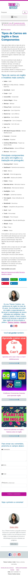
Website (23, 322)
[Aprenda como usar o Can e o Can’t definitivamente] (14, 345)
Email (4, 474)
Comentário (6, 449)
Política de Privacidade (21, 567)
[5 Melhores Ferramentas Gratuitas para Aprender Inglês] (14, 380)
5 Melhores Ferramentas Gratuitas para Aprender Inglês (14, 394)
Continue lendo (13, 363)
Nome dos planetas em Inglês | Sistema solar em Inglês (14, 431)
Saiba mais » (14, 544)
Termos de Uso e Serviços (7, 567)
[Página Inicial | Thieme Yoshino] (14, 5)
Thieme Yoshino (7, 29)
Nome (4, 465)
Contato (12, 569)
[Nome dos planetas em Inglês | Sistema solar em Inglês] (14, 416)
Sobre (17, 569)
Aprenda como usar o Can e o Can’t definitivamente (14, 358)
